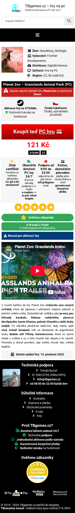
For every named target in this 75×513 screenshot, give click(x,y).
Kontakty (39, 398)
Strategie (60, 50)
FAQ (39, 416)
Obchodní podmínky (39, 407)
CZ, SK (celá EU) (53, 75)
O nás (39, 411)
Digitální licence (57, 65)
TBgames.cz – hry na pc (45, 6)
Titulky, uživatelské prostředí (56, 111)
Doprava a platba (39, 403)
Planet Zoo (49, 90)
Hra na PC (51, 70)
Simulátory (47, 50)
